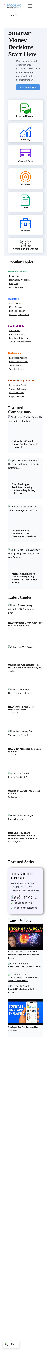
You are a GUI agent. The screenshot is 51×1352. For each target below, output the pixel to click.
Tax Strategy (12, 797)
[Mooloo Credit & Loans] (25, 149)
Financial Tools (16, 287)
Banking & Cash (16, 276)
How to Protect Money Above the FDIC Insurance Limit (25, 624)
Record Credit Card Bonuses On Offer (24, 966)
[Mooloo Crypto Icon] (25, 241)
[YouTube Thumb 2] (17, 975)
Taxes (25, 208)
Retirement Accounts (18, 361)
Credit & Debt (25, 161)
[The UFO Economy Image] (21, 896)
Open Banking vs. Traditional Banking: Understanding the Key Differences (23, 489)
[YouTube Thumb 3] (25, 1000)
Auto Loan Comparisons (20, 342)
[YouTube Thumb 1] (25, 925)
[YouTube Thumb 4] (19, 964)
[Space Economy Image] (21, 903)
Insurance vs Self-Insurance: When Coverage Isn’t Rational (24, 533)
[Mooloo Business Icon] (25, 218)
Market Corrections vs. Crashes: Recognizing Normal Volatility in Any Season (24, 578)
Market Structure (16, 392)
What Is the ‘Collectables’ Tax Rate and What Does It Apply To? (25, 666)
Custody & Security (18, 389)
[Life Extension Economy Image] (25, 898)
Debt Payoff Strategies (19, 338)
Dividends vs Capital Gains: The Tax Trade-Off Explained (25, 444)
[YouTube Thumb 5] (19, 986)
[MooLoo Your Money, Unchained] (13, 5)
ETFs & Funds (15, 307)
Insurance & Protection (19, 280)
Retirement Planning (18, 358)
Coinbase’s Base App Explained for (23, 1027)
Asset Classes (15, 303)
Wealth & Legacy (17, 369)
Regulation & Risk (17, 396)
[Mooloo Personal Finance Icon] (25, 104)
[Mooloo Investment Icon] (25, 127)
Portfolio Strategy (17, 311)
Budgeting (13, 283)
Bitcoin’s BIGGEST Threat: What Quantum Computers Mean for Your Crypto (23, 955)
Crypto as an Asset (17, 385)
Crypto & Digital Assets (25, 249)
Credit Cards (14, 330)
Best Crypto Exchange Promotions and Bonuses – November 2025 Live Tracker (23, 836)
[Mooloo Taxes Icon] (25, 195)
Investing (25, 139)
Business (26, 231)
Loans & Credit (13, 713)
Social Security (16, 365)
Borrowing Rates (16, 334)
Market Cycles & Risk (19, 314)
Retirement (25, 184)
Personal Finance (25, 116)
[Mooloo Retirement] (25, 172)
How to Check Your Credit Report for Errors (21, 708)
